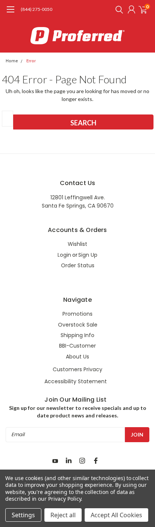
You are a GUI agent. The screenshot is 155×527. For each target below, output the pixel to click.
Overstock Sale (77, 324)
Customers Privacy (77, 369)
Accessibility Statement (75, 381)
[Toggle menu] (10, 13)
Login (64, 255)
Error (31, 61)
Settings (23, 515)
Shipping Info (77, 335)
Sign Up (87, 255)
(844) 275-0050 (36, 9)
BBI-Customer (77, 345)
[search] (117, 9)
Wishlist (77, 244)
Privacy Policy (64, 498)
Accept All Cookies (116, 515)
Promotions (77, 314)
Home (12, 61)
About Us (77, 356)
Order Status (77, 265)
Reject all (63, 515)
